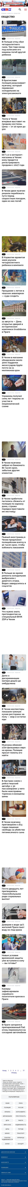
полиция (7, 1107)
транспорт (20, 1133)
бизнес (7, 1133)
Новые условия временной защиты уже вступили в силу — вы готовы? (13, 959)
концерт (21, 1144)
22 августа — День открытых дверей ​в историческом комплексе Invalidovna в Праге (14, 326)
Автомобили (7, 1116)
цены (7, 1129)
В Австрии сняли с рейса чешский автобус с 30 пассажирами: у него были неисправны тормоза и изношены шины (13, 789)
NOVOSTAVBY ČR (5, 1162)
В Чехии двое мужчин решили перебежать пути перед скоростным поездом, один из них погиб (14, 195)
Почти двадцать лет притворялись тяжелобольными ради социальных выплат (12, 893)
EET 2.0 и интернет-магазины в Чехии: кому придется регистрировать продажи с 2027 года (13, 160)
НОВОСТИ (10, 13)
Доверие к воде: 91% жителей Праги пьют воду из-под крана (13, 927)
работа (20, 1120)
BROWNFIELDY (4, 1157)
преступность (21, 1116)
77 (23, 1070)
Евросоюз (7, 1125)
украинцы (20, 1137)
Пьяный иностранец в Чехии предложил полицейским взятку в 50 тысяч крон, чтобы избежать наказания (14, 542)
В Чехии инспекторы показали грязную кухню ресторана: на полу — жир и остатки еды (14, 714)
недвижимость (20, 1125)
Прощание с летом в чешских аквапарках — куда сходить (13, 293)
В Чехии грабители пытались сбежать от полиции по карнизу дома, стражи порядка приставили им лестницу (13, 505)
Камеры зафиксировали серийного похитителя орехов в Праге (13, 994)
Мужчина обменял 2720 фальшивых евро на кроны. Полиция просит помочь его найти (14, 750)
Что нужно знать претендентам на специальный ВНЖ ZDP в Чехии (12, 615)
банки (7, 1144)
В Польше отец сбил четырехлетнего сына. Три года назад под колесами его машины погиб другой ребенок (14, 48)
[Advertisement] (14, 219)
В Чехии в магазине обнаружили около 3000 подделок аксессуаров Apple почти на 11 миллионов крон (12, 364)
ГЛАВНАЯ (3, 13)
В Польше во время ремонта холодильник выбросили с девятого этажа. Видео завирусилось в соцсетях (14, 579)
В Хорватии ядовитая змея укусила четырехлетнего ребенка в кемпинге (13, 261)
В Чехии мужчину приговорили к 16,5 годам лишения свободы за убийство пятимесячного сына (13, 827)
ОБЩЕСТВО (17, 13)
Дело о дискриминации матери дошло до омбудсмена (11, 679)
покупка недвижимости (7, 1138)
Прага (21, 1103)
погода (20, 1129)
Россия (20, 1107)
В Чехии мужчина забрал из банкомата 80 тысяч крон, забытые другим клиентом (13, 467)
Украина (7, 1112)
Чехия (7, 1103)
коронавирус (20, 1112)
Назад (4, 1070)
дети (7, 1120)
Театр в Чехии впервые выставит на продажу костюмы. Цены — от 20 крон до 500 (13, 124)
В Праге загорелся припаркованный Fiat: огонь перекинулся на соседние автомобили (14, 1028)
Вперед (14, 1073)
